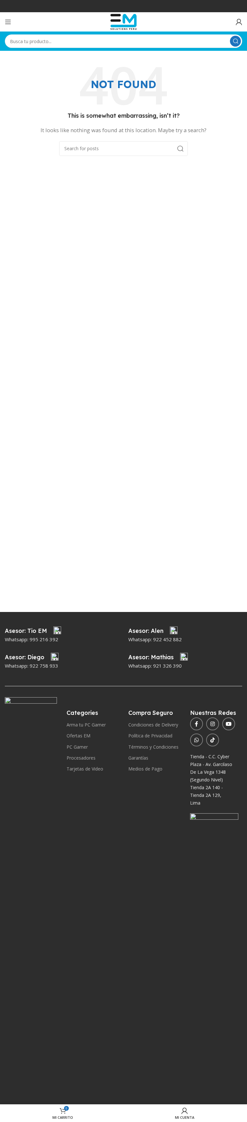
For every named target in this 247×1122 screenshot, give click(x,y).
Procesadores (81, 758)
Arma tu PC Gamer (86, 725)
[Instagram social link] (212, 723)
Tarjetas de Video (85, 769)
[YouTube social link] (228, 723)
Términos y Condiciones (153, 747)
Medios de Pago (145, 769)
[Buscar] (235, 41)
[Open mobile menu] (8, 21)
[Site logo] (123, 21)
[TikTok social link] (212, 740)
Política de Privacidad (150, 736)
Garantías (138, 758)
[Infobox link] (33, 630)
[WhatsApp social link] (196, 740)
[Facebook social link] (196, 723)
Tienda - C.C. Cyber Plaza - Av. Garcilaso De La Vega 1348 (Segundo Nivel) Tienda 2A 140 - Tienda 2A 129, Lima (211, 779)
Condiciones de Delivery (153, 725)
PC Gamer (77, 747)
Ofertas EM (78, 736)
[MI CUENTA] (239, 21)
